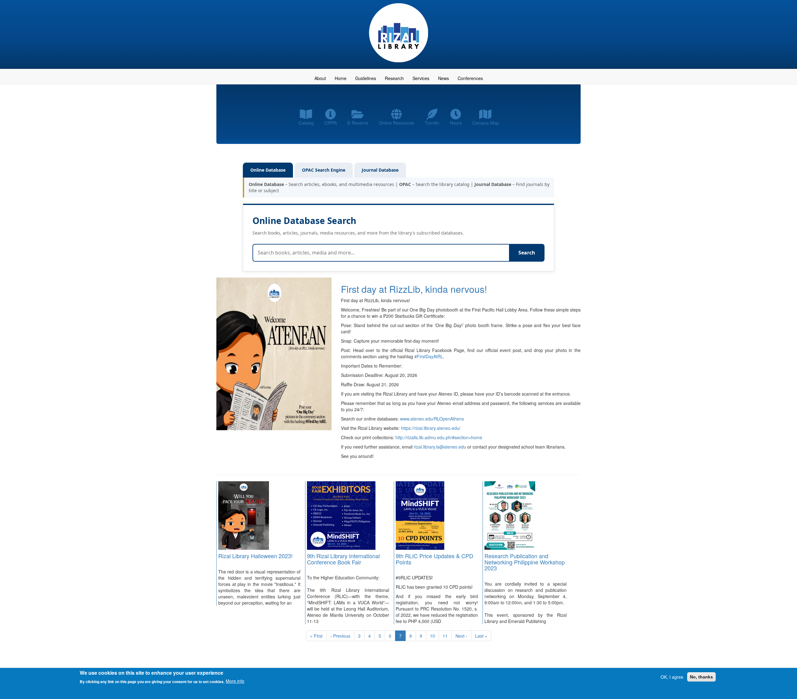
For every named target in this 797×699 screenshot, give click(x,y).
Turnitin (432, 123)
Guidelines (365, 78)
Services (421, 78)
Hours (456, 123)
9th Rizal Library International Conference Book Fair (343, 559)
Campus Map (485, 123)
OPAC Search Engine (323, 170)
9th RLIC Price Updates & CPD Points (434, 559)
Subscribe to (218, 651)
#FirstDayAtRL (428, 356)
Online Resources (396, 123)
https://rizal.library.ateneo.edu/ (430, 428)
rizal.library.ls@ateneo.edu (440, 447)
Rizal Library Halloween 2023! (255, 556)
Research (394, 78)
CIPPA (330, 123)
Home (341, 78)
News (443, 78)
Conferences (470, 78)
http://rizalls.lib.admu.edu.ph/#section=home (438, 437)
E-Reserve (357, 123)
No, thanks (701, 676)
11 (447, 636)
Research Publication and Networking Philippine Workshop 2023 (524, 562)
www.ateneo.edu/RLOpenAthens (432, 419)
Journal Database (380, 170)
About (320, 78)
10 (434, 636)
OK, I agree (672, 677)
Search (526, 252)
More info (235, 681)
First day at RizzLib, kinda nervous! (414, 289)
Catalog (306, 123)
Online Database (267, 170)
